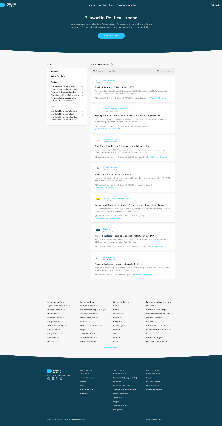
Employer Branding (153, 382)
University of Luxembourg (156, 309)
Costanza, (106, 141)
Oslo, (105, 200)
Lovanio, (106, 231)
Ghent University (109, 80)
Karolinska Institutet (154, 317)
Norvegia (110, 200)
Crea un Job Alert (112, 35)
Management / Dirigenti (89, 341)
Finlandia (117, 337)
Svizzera (117, 317)
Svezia (116, 309)
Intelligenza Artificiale (56, 309)
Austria (116, 333)
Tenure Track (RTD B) (88, 333)
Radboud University (110, 167)
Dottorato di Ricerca (159, 157)
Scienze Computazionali (57, 325)
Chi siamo (83, 382)
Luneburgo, (107, 111)
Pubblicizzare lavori (153, 374)
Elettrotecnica (53, 313)
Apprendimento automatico (58, 306)
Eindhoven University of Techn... (158, 329)
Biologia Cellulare (54, 333)
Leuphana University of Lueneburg (115, 108)
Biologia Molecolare (55, 321)
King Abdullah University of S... (158, 341)
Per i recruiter (215, 5)
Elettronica (52, 341)
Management (118, 409)
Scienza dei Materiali (55, 317)
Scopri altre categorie (110, 348)
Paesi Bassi (113, 170)
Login (82, 386)
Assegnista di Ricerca (158, 98)
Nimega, (106, 170)
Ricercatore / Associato (121, 386)
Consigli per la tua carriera (126, 5)
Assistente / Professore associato (125, 390)
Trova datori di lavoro (106, 5)
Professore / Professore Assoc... (92, 325)
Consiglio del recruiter (154, 390)
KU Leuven (106, 229)
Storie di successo (152, 386)
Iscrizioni (149, 378)
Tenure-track (117, 398)
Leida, (105, 259)
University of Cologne (154, 337)
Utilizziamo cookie (156, 419)
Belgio (109, 83)
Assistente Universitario (105, 187)
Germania (114, 111)
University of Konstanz (111, 139)
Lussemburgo (119, 325)
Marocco (117, 329)
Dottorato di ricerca (120, 374)
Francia (116, 341)
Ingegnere (84, 329)
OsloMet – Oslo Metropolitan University (117, 198)
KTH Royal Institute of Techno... (158, 325)
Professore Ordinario (157, 246)
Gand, (105, 83)
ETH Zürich (151, 321)
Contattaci (84, 393)
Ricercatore (85, 321)
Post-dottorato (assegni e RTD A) (109, 129)
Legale (148, 419)
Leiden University (109, 257)
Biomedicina (53, 337)
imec (148, 333)
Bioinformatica (53, 329)
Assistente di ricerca (120, 405)
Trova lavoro (90, 5)
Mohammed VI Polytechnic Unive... (159, 313)
